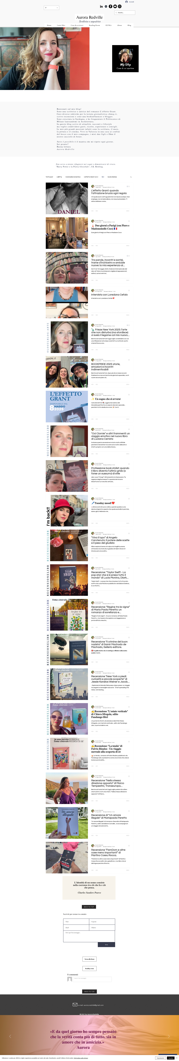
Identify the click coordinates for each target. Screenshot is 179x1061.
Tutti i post (49, 177)
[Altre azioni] (129, 186)
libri (103, 177)
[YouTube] (115, 6)
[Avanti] (169, 1041)
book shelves (112, 177)
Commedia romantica (73, 177)
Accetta (171, 1058)
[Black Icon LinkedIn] (101, 6)
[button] (131, 177)
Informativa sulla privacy (81, 1058)
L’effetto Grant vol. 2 (91, 177)
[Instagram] (119, 6)
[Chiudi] (177, 1058)
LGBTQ (59, 177)
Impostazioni (160, 1058)
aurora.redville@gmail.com (94, 1009)
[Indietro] (10, 1041)
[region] (125, 58)
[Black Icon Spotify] (106, 6)
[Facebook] (110, 6)
